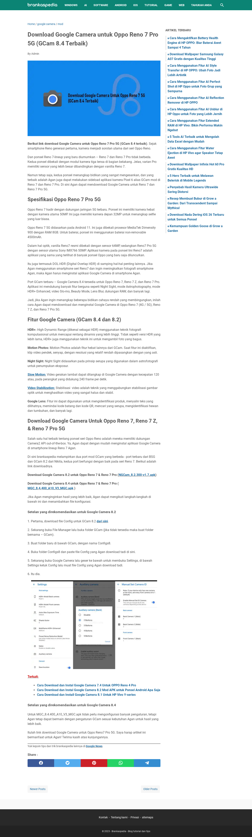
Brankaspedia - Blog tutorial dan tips (131, 831)
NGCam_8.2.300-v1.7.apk (137, 475)
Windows (71, 5)
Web (181, 5)
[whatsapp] (120, 763)
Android (121, 5)
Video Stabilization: (41, 388)
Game (168, 5)
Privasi (135, 817)
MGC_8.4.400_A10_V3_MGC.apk (50, 488)
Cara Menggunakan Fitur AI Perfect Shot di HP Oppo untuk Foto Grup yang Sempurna (195, 86)
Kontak (103, 817)
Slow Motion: (37, 374)
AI (85, 5)
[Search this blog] (222, 5)
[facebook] (41, 763)
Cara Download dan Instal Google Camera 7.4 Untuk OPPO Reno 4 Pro (86, 685)
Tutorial (151, 5)
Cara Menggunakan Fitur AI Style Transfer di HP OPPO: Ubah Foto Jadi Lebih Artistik (194, 70)
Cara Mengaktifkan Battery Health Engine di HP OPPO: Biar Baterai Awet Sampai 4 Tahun (194, 42)
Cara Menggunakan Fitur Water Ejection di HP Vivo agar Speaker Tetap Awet (195, 152)
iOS (135, 5)
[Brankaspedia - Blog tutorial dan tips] (42, 5)
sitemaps (147, 817)
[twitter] (67, 763)
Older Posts (150, 789)
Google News (94, 746)
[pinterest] (94, 763)
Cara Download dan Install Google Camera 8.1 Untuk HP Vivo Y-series (86, 695)
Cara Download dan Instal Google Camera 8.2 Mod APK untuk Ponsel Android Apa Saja (98, 690)
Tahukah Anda (201, 5)
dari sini (102, 521)
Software (101, 5)
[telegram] (147, 763)
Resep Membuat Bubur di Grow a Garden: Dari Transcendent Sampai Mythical (192, 203)
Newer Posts (37, 789)
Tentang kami (119, 817)
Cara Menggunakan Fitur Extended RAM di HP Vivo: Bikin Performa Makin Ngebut (195, 125)
